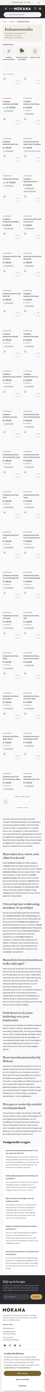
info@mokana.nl (8, 1328)
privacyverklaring (24, 1368)
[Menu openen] (5, 8)
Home (5, 22)
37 (39, 802)
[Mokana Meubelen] (23, 9)
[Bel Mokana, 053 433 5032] (39, 2)
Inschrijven (36, 1297)
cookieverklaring (9, 1368)
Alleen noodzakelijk (22, 1379)
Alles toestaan (22, 1373)
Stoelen (12, 22)
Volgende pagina (22, 808)
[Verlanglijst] (35, 8)
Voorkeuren (22, 1386)
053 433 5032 (8, 1325)
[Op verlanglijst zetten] (17, 80)
